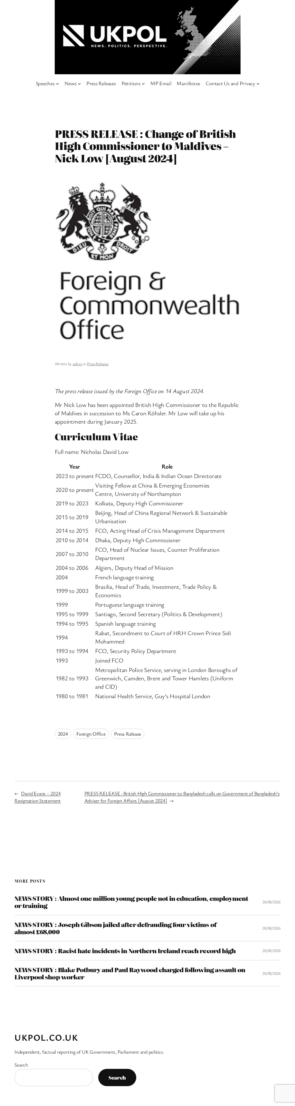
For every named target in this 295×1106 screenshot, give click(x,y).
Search (21, 1064)
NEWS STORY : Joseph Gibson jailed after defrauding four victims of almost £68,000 (115, 928)
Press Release (127, 733)
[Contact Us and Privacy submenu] (258, 83)
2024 (63, 733)
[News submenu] (79, 83)
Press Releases (98, 363)
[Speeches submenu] (57, 83)
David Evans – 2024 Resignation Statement (37, 797)
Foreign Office (91, 733)
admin (77, 363)
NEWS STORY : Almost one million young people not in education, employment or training (131, 902)
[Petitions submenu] (143, 83)
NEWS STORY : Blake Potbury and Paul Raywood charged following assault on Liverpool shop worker (129, 973)
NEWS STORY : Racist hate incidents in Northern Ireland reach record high (125, 950)
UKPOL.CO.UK (46, 1037)
